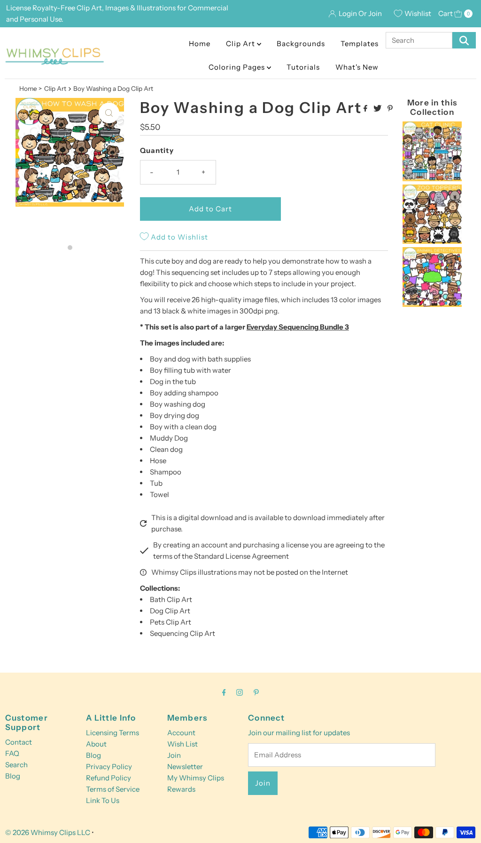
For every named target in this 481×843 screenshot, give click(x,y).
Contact (18, 742)
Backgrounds (301, 43)
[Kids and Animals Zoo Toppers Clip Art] (432, 241)
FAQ (12, 753)
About (96, 743)
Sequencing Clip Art (182, 633)
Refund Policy (108, 777)
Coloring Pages (238, 67)
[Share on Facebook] (366, 108)
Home (199, 43)
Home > (30, 88)
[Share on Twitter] (378, 108)
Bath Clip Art (171, 599)
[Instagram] (239, 692)
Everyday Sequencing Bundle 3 (298, 326)
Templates (360, 43)
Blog (12, 775)
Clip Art (241, 43)
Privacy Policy (109, 766)
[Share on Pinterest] (390, 108)
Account (181, 732)
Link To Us (102, 800)
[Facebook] (224, 692)
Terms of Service (113, 789)
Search (16, 764)
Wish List (182, 743)
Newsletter (185, 766)
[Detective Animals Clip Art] (432, 304)
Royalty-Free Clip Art (67, 7)
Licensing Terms (112, 732)
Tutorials (303, 67)
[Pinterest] (256, 692)
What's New (357, 67)
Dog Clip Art (170, 610)
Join (174, 755)
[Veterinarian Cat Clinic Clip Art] (432, 178)
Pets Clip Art (170, 622)
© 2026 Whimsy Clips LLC (47, 832)
